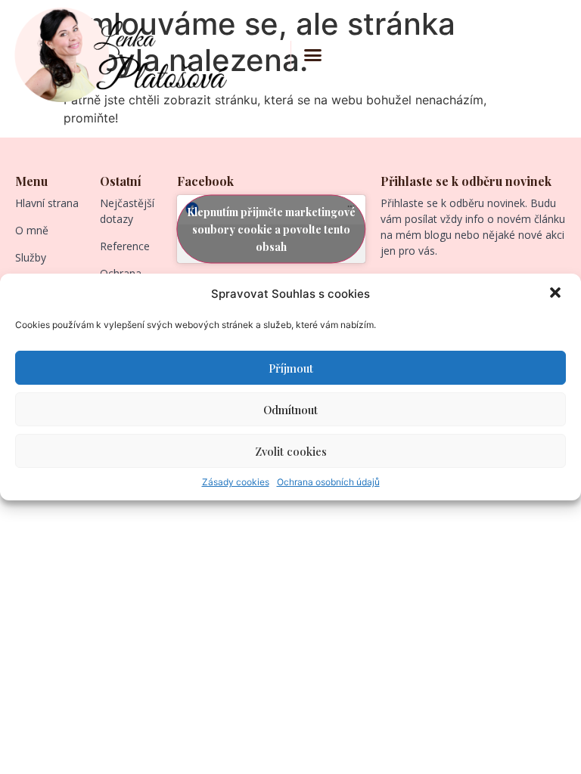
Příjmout (291, 368)
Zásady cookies (235, 482)
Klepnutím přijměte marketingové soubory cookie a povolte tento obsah (271, 229)
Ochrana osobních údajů (328, 482)
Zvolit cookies (291, 451)
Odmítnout (290, 409)
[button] (557, 294)
